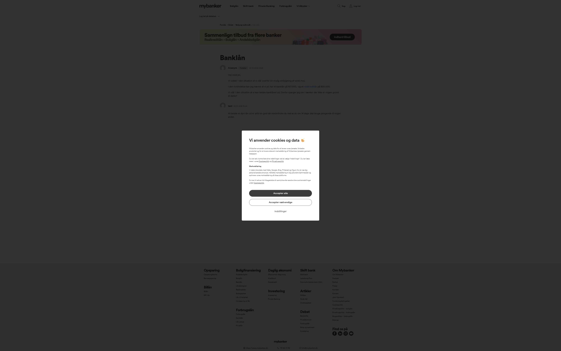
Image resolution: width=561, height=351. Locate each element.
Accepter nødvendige (280, 202)
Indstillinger (281, 211)
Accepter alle (280, 193)
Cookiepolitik (264, 161)
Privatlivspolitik (278, 161)
